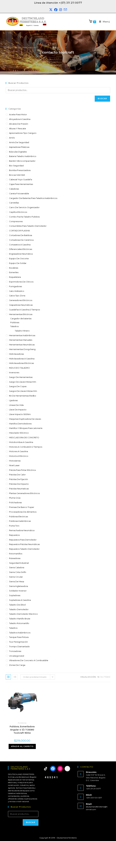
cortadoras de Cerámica (21, 240)
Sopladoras (14, 595)
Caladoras (14, 189)
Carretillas (14, 202)
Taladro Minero (22, 330)
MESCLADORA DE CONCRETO (24, 437)
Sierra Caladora (16, 567)
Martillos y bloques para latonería (25, 428)
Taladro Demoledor (19, 609)
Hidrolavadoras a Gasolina (21, 358)
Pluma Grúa (14, 498)
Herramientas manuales (20, 340)
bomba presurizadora (20, 170)
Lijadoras (13, 400)
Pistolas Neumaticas (19, 488)
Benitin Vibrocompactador (22, 161)
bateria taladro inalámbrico (22, 156)
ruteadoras (14, 558)
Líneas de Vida (16, 405)
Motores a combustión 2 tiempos (25, 447)
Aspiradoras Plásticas (19, 147)
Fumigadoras (15, 286)
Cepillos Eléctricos (18, 212)
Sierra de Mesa (16, 581)
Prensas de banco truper (21, 507)
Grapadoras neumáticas (21, 305)
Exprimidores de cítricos (21, 281)
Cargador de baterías (20, 318)
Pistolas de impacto (19, 484)
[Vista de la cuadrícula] (8, 676)
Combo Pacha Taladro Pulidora (24, 216)
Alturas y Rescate (17, 128)
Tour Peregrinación (18, 642)
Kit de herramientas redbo (22, 395)
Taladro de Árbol (17, 604)
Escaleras (13, 268)
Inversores (14, 372)
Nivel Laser (14, 465)
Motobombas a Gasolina (21, 442)
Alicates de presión (18, 124)
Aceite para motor (18, 114)
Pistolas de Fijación (18, 479)
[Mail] (67, 768)
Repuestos (14, 535)
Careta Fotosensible (19, 193)
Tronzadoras (15, 651)
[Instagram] (60, 768)
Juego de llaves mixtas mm (22, 382)
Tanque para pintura (19, 637)
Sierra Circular (16, 577)
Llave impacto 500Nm (20, 414)
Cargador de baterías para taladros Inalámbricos (33, 198)
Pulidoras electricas (18, 516)
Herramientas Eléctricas (20, 314)
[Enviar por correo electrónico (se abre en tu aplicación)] (65, 9)
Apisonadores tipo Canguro (22, 133)
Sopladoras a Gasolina (20, 600)
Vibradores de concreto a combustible (28, 660)
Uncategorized (16, 656)
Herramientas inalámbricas (22, 335)
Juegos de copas (17, 386)
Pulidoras (14, 322)
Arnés (12, 137)
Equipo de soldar (17, 263)
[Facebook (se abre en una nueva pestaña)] (55, 9)
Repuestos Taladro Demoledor (24, 549)
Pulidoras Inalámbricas (20, 521)
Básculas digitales (18, 151)
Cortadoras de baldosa (20, 235)
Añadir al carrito (22, 746)
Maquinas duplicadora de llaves (25, 419)
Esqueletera (15, 277)
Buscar (102, 98)
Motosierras (15, 460)
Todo (107, 677)
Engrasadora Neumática (21, 254)
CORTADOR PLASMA (19, 230)
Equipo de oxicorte (19, 258)
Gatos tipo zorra (17, 295)
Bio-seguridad (16, 165)
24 (102, 677)
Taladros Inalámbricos (19, 632)
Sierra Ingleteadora (18, 586)
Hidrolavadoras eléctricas (21, 363)
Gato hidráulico (16, 291)
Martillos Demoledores (20, 423)
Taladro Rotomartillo (19, 623)
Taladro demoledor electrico (23, 614)
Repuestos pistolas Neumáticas (24, 544)
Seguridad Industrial (19, 563)
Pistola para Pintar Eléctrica (22, 470)
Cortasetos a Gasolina (20, 244)
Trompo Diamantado (19, 646)
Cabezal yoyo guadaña (20, 179)
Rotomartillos (15, 553)
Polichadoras (15, 502)
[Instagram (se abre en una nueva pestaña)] (60, 9)
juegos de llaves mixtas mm (23, 391)
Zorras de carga (17, 665)
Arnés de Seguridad (19, 142)
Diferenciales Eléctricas (20, 249)
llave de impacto (17, 409)
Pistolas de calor (17, 474)
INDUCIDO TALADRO (19, 368)
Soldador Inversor (18, 590)
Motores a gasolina (18, 451)
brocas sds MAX (17, 175)
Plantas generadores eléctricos (24, 493)
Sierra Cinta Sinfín (17, 572)
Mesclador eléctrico (19, 433)
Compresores (16, 221)
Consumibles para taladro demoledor (28, 226)
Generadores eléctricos (20, 300)
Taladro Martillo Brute (19, 618)
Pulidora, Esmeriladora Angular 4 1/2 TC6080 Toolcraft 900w (22, 729)
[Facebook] (53, 768)
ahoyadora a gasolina (19, 119)
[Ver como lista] (15, 676)
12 (98, 677)
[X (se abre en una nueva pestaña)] (50, 9)
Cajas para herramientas (21, 184)
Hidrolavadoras (16, 354)
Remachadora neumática (21, 530)
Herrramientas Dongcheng (22, 349)
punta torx (14, 525)
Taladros (14, 326)
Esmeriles (13, 272)
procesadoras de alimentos (22, 512)
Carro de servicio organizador (24, 207)
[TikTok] (45, 768)
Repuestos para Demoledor (23, 539)
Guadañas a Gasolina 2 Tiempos (24, 309)
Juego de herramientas (20, 377)
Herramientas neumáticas (22, 344)
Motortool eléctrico (18, 456)
